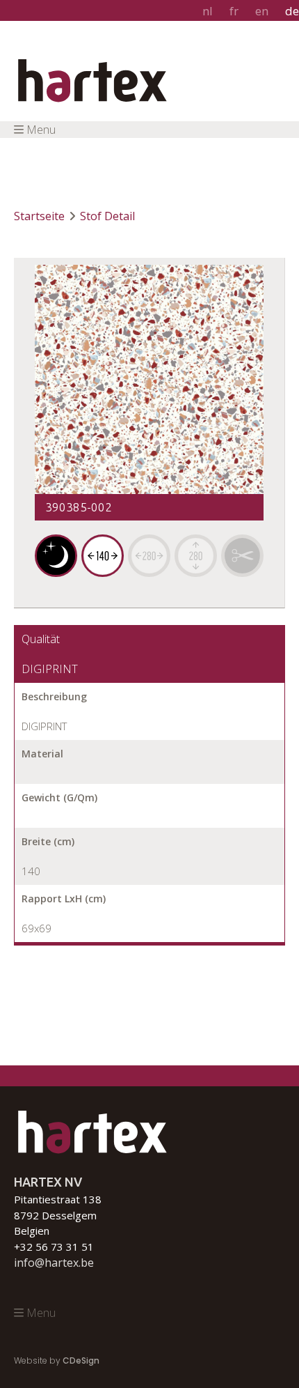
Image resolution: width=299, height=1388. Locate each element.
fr (234, 11)
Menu (41, 129)
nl (207, 11)
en (261, 11)
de (292, 11)
